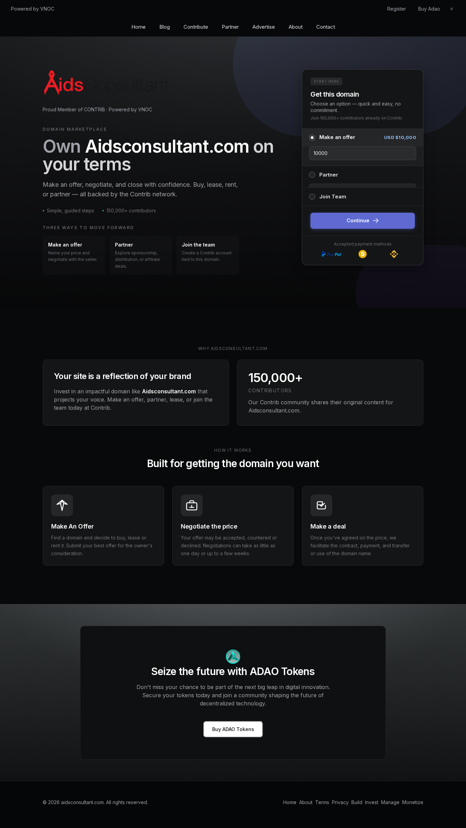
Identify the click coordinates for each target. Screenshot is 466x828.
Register (396, 9)
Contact (325, 27)
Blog (164, 27)
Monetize (412, 802)
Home (138, 27)
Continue (358, 220)
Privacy (340, 802)
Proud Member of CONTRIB (74, 109)
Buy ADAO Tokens (233, 729)
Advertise (263, 27)
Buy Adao (429, 9)
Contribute (196, 27)
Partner (230, 27)
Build (356, 802)
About (296, 27)
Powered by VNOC (32, 9)
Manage (390, 802)
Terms (322, 802)
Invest (371, 802)
